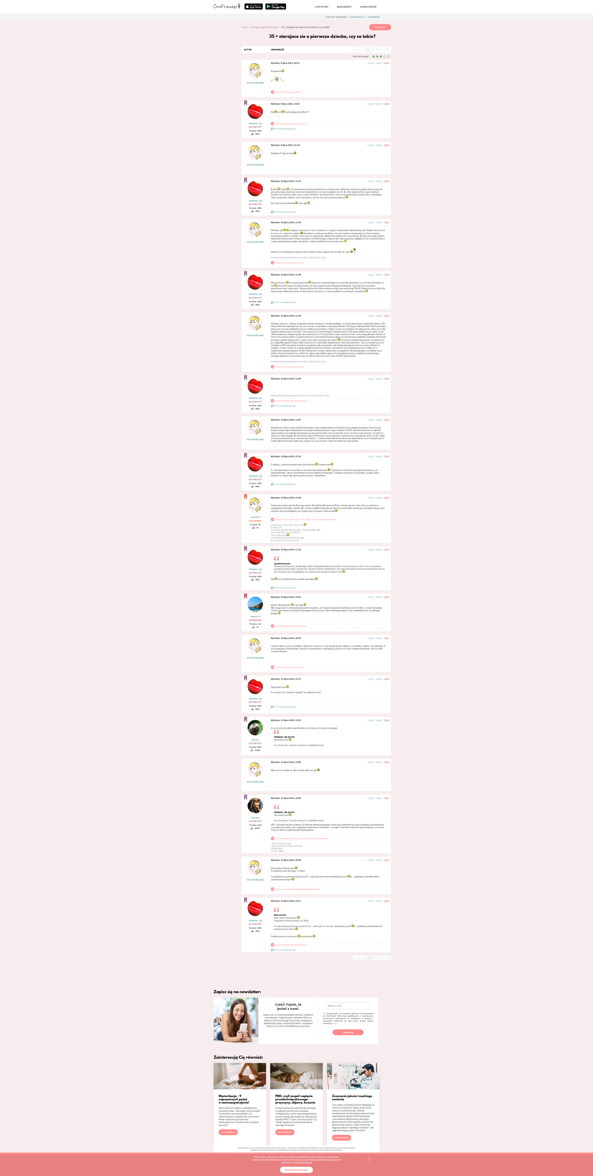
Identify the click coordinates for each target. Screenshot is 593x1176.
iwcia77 (255, 739)
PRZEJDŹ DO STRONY (296, 1169)
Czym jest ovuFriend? (336, 17)
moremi (255, 817)
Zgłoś (386, 63)
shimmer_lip (255, 123)
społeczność (368, 6)
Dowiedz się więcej (303, 1162)
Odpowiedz (380, 27)
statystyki (321, 6)
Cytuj (370, 63)
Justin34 (255, 517)
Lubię (378, 63)
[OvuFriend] (227, 8)
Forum (244, 27)
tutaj (334, 1023)
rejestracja (357, 17)
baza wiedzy (344, 6)
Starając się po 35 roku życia (264, 27)
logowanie (374, 17)
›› (387, 49)
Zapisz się (348, 1032)
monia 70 (255, 616)
